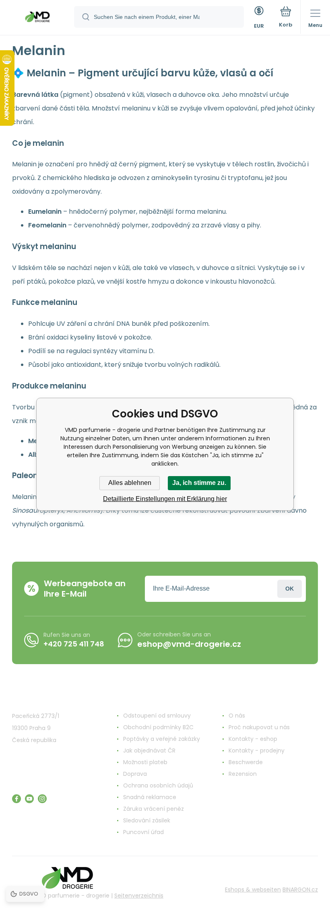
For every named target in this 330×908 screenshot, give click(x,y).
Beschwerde (246, 762)
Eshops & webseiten (253, 890)
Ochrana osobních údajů (158, 785)
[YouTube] (29, 798)
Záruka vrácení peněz (153, 809)
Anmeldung (289, 589)
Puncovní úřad (143, 832)
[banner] (37, 18)
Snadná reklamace (149, 797)
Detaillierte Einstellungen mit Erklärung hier (165, 498)
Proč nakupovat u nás (259, 727)
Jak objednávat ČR (149, 750)
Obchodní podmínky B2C (158, 727)
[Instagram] (42, 798)
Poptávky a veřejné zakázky (161, 739)
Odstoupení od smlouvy (157, 716)
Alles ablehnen (129, 482)
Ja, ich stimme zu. (199, 482)
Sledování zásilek (146, 820)
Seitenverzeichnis (138, 896)
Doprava (135, 774)
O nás (237, 716)
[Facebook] (16, 798)
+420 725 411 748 (73, 644)
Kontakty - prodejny (257, 750)
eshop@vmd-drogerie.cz (189, 644)
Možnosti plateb (145, 762)
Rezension (243, 774)
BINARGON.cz (300, 890)
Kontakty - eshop (253, 739)
